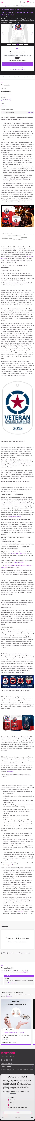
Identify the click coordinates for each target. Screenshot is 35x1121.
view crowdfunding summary (17, 69)
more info (3, 94)
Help (13, 972)
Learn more (10, 771)
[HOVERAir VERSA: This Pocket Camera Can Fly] (16, 1014)
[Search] (20, 2)
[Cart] (24, 2)
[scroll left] (3, 33)
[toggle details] (31, 1044)
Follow (17, 64)
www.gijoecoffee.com (10, 865)
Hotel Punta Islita (19, 562)
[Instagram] (9, 1060)
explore (9, 996)
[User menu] (30, 2)
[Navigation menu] (33, 2)
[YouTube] (7, 1060)
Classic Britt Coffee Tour (18, 554)
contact (9, 94)
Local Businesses (6, 99)
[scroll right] (32, 33)
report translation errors (8, 1070)
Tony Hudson (6, 17)
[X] (4, 1060)
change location (25, 6)
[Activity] (27, 2)
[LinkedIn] (11, 1060)
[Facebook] (2, 1060)
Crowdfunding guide (22, 972)
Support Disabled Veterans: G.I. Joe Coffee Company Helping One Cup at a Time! (17, 12)
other (3, 106)
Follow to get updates (10, 982)
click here (20, 911)
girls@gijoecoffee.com (14, 516)
